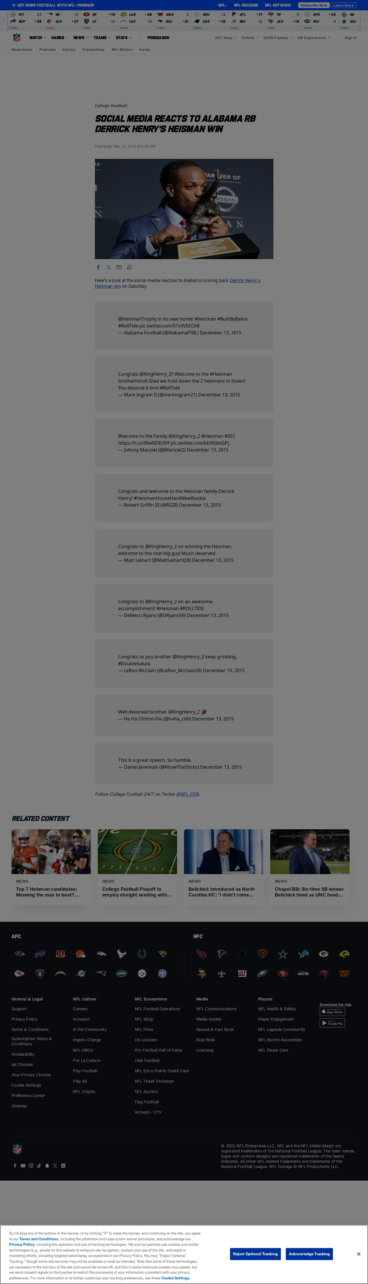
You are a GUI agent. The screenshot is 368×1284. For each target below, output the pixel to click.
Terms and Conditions (38, 1239)
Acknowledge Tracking (309, 1254)
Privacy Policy (21, 1244)
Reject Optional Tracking (255, 1254)
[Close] (358, 1254)
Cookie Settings (175, 1278)
